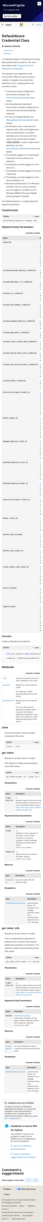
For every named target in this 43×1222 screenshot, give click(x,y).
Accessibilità (27, 1215)
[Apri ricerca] (33, 25)
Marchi (4, 1219)
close (5, 678)
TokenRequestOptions (22, 1016)
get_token (6, 685)
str (41, 242)
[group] (21, 434)
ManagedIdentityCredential (18, 120)
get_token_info (8, 700)
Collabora (31, 1206)
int (41, 588)
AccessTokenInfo (9, 1048)
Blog (21, 1206)
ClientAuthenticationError (15, 903)
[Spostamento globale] (2, 25)
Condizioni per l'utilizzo (11, 1215)
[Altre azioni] (39, 30)
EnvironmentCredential (16, 97)
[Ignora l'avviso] (39, 3)
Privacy (4, 1209)
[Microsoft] (21, 24)
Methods (7, 54)
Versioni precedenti (9, 1206)
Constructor (8, 50)
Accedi (38, 25)
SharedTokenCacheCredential (19, 148)
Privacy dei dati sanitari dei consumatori (17, 1212)
